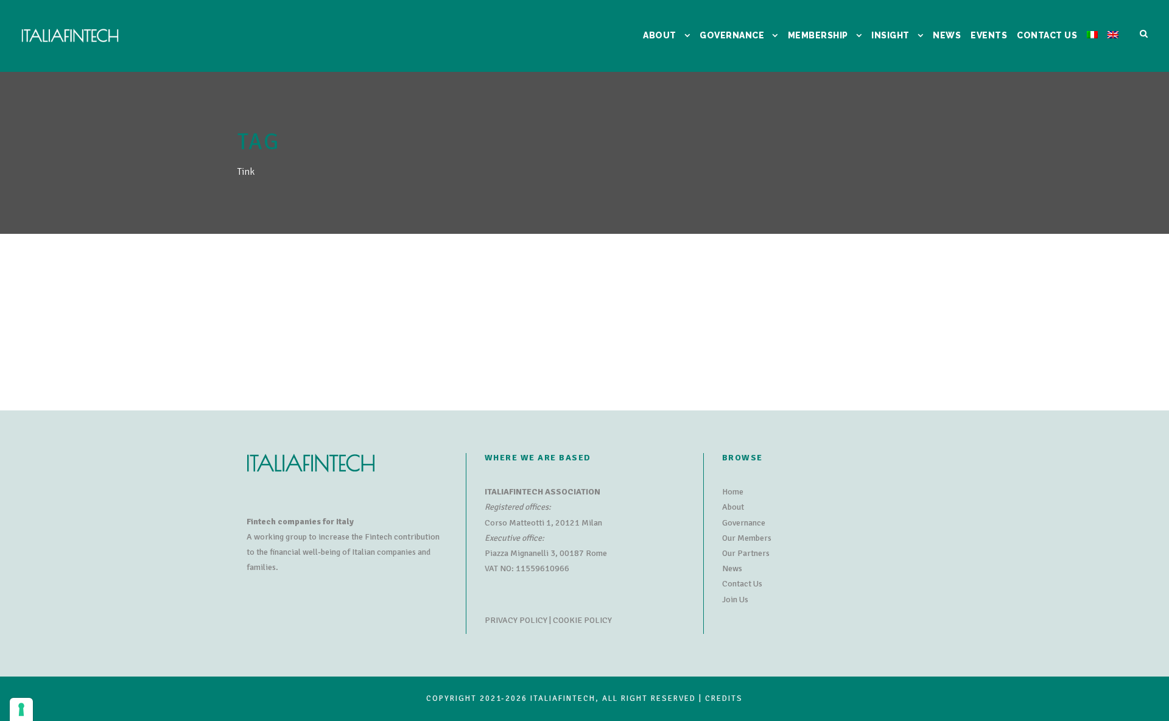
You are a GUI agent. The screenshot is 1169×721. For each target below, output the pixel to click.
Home (732, 492)
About (733, 507)
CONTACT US (1047, 35)
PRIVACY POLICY (516, 620)
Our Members (746, 538)
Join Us (735, 599)
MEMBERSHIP (818, 35)
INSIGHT (890, 35)
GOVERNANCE (732, 35)
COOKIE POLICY (582, 620)
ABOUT (659, 35)
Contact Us (742, 584)
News (732, 568)
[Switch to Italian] (1092, 50)
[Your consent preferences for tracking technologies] (21, 709)
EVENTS (989, 35)
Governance (743, 523)
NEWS (947, 35)
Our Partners (746, 553)
